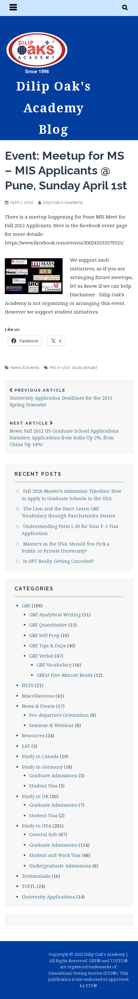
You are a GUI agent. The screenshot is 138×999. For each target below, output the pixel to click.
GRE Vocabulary (54, 665)
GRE (26, 606)
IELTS (28, 685)
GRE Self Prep (44, 635)
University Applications (48, 897)
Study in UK (35, 796)
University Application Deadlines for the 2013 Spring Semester (61, 398)
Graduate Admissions (53, 775)
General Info (43, 834)
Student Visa (43, 786)
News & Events (25, 367)
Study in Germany (42, 767)
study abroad (84, 367)
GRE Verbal (41, 656)
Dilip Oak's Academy (63, 202)
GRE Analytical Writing (55, 614)
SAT (26, 746)
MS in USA (60, 367)
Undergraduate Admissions (60, 866)
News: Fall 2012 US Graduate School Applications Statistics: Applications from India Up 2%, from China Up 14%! (64, 434)
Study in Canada (40, 756)
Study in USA (36, 826)
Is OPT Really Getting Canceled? (58, 561)
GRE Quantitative (48, 625)
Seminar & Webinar (51, 725)
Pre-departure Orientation (59, 715)
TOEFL (29, 886)
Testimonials (36, 876)
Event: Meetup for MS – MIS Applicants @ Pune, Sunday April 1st (66, 170)
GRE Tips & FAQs (47, 646)
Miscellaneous (38, 696)
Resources (33, 735)
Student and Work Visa (55, 855)
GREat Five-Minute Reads (65, 675)
